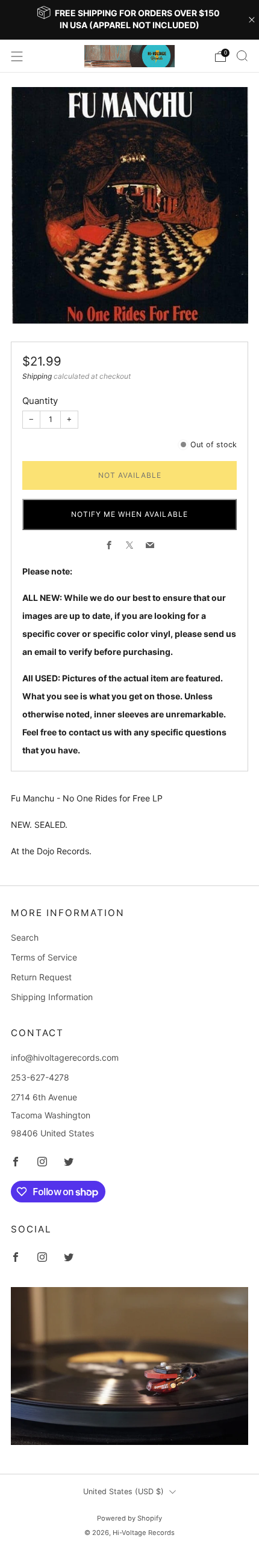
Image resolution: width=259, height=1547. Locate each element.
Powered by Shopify (129, 1518)
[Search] (242, 56)
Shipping (37, 376)
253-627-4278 (40, 1077)
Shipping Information (52, 997)
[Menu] (17, 56)
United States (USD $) (123, 1491)
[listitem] (130, 20)
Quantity (40, 400)
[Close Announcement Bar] (252, 19)
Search (25, 937)
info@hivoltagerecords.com (65, 1057)
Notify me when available (129, 514)
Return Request (41, 977)
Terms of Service (44, 957)
